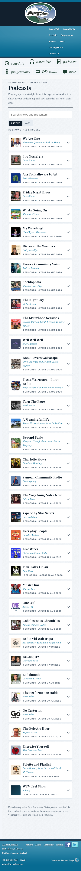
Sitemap (59, 844)
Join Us (52, 41)
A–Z (27, 123)
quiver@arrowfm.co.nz (12, 864)
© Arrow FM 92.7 (10, 844)
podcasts (69, 61)
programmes (20, 71)
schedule (17, 63)
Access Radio (69, 29)
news (72, 71)
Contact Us (54, 53)
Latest (15, 123)
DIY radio (49, 71)
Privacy (29, 844)
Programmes (67, 35)
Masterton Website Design (62, 860)
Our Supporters (56, 47)
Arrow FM (54, 29)
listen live (43, 61)
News (62, 41)
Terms (38, 844)
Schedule (53, 35)
